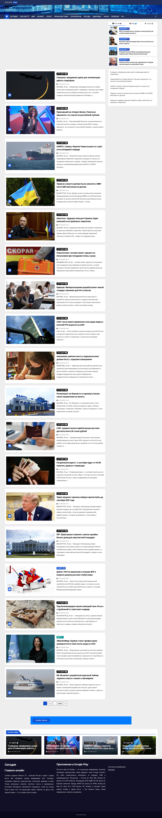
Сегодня (14, 16)
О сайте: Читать (41, 720)
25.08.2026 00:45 (63, 647)
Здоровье (97, 16)
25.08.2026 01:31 (63, 225)
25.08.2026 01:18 (63, 400)
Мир (33, 16)
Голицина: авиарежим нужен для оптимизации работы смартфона (22, 748)
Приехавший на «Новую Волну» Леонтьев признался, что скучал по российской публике (61, 749)
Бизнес (40, 16)
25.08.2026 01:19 (63, 328)
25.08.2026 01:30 (63, 294)
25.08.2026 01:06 (63, 541)
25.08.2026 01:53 (63, 84)
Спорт (49, 16)
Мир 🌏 (134, 23)
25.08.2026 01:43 (63, 118)
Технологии (75, 16)
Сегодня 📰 (62, 74)
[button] (156, 16)
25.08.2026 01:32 (63, 190)
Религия (115, 16)
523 (60, 703)
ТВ (122, 16)
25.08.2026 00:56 (63, 578)
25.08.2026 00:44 (63, 682)
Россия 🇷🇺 (24, 16)
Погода (87, 16)
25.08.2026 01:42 (63, 153)
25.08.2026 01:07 (63, 469)
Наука (106, 16)
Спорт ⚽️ (149, 23)
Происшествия (61, 16)
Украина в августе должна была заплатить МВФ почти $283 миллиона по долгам (136, 748)
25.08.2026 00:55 (63, 613)
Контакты (111, 770)
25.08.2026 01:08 (63, 434)
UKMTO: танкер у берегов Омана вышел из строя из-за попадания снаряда (99, 748)
